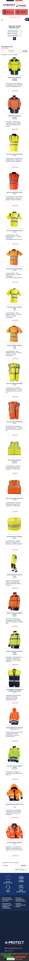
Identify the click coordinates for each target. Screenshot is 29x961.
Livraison (18, 906)
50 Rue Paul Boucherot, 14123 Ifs (14, 948)
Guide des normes (7, 905)
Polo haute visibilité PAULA (14, 230)
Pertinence (14, 51)
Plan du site (5, 901)
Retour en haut (21, 869)
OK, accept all (9, 956)
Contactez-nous (20, 899)
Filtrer (24, 51)
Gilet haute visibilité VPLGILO (14, 498)
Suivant (24, 865)
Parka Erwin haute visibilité (14, 727)
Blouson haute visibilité (14, 842)
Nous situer (19, 898)
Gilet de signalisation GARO (14, 421)
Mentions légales (6, 898)
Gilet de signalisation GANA (14, 154)
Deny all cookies (20, 956)
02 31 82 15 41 (15, 17)
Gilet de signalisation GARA (14, 383)
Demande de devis (21, 901)
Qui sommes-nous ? (7, 899)
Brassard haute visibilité (14, 536)
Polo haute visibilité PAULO (14, 268)
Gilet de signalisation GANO (14, 192)
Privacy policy (18, 959)
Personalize (11, 959)
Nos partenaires (6, 903)
